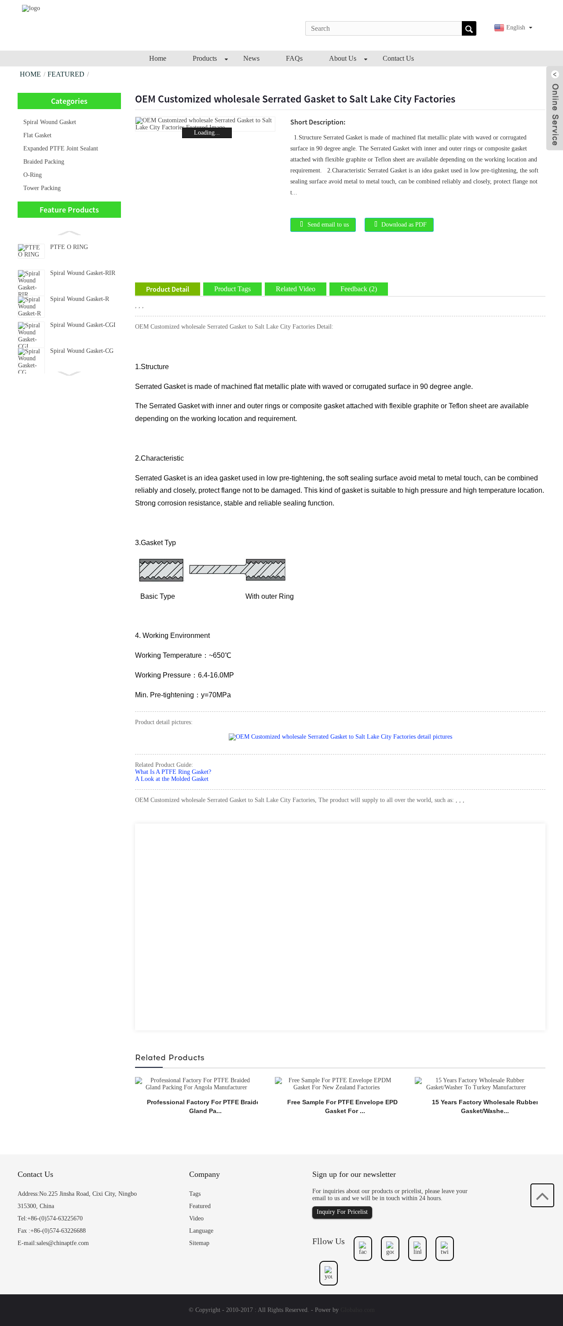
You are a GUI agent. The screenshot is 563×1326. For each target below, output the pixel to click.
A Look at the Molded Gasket (171, 779)
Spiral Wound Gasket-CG (81, 351)
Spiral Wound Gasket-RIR (82, 273)
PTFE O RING (69, 247)
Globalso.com (357, 1310)
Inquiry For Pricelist (342, 1212)
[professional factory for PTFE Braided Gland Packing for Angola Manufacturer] (196, 1083)
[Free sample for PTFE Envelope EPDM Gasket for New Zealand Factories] (336, 1083)
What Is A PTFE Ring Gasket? (173, 772)
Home (30, 74)
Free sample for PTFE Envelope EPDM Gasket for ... (345, 1106)
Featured (66, 74)
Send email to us (328, 224)
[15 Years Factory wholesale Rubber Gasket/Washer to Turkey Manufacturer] (476, 1083)
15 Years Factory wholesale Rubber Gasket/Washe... (485, 1106)
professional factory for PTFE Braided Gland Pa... (205, 1106)
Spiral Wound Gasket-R (79, 299)
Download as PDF (404, 224)
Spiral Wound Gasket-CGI (83, 325)
